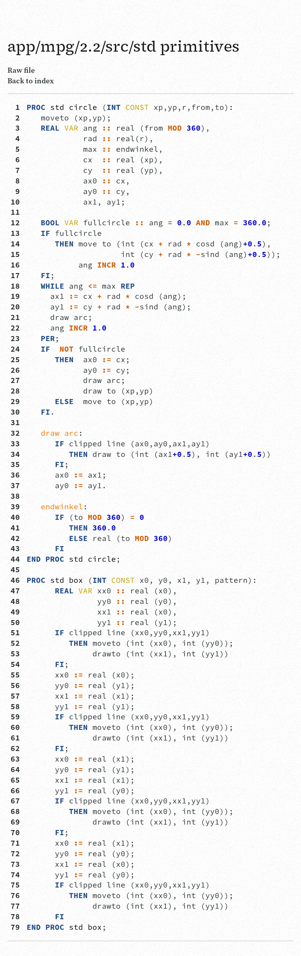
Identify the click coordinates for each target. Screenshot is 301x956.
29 (15, 401)
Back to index (30, 80)
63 (15, 759)
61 (15, 737)
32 (15, 433)
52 (15, 643)
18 (15, 286)
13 (15, 233)
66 (15, 790)
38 (15, 496)
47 (15, 590)
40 (15, 517)
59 (15, 716)
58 (15, 706)
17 (15, 275)
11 (15, 212)
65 (15, 780)
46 (15, 580)
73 (15, 864)
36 (15, 475)
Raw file (21, 70)
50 (15, 622)
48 (15, 601)
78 (15, 916)
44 (15, 559)
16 (15, 265)
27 (15, 380)
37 (15, 485)
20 (15, 306)
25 (15, 359)
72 (15, 853)
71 (15, 843)
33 (15, 443)
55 (15, 674)
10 (15, 202)
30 (15, 412)
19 (15, 296)
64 (15, 769)
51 (15, 632)
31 (15, 422)
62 (15, 748)
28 (15, 390)
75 (15, 885)
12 (15, 222)
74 (15, 874)
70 (15, 832)
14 (15, 243)
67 (15, 800)
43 (15, 548)
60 (15, 727)
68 (15, 811)
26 (15, 370)
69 (15, 822)
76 (15, 895)
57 (15, 696)
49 (15, 611)
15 (15, 254)
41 (15, 527)
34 (15, 454)
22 (15, 327)
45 (15, 569)
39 (15, 506)
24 (15, 349)
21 (15, 317)
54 (15, 664)
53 (15, 653)
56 (15, 685)
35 (15, 464)
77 (15, 906)
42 (15, 538)
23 (15, 338)
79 (15, 927)
